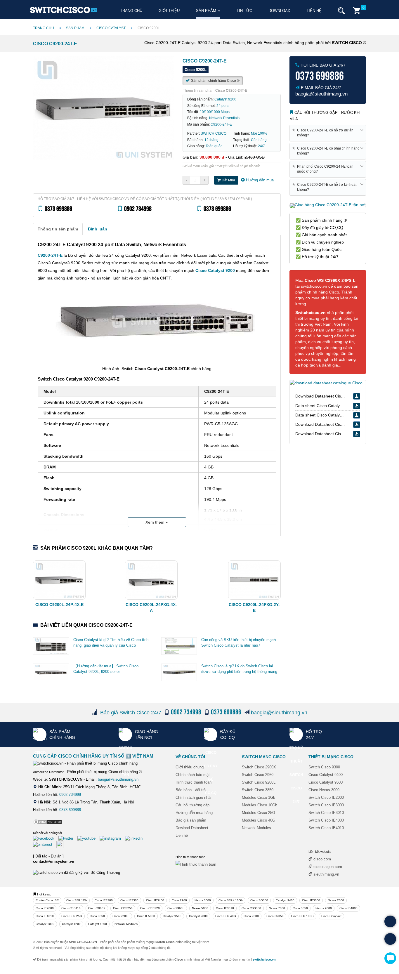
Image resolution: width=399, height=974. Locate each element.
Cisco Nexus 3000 (323, 790)
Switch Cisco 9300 (324, 767)
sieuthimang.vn (325, 874)
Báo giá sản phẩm (191, 820)
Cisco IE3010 (225, 908)
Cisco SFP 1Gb (76, 900)
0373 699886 (70, 810)
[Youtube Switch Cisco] (87, 838)
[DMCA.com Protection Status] (47, 822)
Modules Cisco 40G (258, 820)
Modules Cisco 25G (258, 812)
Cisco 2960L (175, 908)
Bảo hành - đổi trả (191, 790)
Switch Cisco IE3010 (326, 812)
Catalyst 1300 (97, 924)
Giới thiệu (169, 10)
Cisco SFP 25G (71, 916)
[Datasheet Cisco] (326, 382)
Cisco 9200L (120, 916)
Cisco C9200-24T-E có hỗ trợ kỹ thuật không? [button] (325, 187)
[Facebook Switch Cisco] (45, 838)
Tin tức (244, 10)
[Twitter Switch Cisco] (67, 838)
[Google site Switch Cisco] (61, 844)
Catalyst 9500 (172, 916)
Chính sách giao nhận (194, 797)
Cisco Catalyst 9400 (325, 774)
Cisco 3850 (97, 916)
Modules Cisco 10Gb (259, 805)
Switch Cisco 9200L (258, 782)
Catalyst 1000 (45, 924)
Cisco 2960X (96, 908)
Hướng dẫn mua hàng (194, 812)
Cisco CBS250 (123, 908)
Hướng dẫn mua (259, 180)
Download (279, 10)
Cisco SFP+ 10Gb (230, 900)
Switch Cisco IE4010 (326, 828)
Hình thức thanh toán (193, 782)
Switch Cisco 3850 (257, 790)
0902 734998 (70, 794)
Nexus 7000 (277, 908)
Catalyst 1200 (71, 924)
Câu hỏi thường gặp (192, 805)
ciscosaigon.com (327, 866)
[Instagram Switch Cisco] (112, 838)
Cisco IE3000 (311, 900)
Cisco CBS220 (150, 908)
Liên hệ (314, 10)
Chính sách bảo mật (193, 774)
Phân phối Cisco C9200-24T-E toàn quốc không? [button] (323, 168)
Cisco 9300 (251, 916)
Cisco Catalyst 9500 (325, 782)
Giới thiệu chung (190, 767)
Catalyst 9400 (285, 900)
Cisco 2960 (179, 900)
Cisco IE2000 (45, 908)
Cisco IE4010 (45, 916)
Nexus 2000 (336, 900)
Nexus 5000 (200, 908)
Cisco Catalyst (111, 28)
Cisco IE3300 (129, 900)
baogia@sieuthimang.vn (279, 713)
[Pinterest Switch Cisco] (44, 844)
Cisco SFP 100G (302, 916)
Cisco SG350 (259, 900)
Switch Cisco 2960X (259, 767)
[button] (341, 11)
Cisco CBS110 (71, 908)
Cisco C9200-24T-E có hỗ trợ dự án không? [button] (323, 132)
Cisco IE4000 (348, 908)
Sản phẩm (206, 10)
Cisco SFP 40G (225, 916)
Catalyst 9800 (198, 916)
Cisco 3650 (300, 908)
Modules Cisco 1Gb (258, 797)
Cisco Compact (331, 916)
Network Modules (256, 828)
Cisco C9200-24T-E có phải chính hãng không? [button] (327, 150)
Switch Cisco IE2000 (326, 797)
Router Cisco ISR (47, 900)
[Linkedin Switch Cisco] (135, 838)
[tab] (58, 229)
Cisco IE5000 (146, 916)
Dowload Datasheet (192, 828)
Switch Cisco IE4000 (326, 820)
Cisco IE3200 (104, 900)
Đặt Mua (228, 180)
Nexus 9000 (323, 908)
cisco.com (321, 859)
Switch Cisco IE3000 (326, 805)
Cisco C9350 (275, 916)
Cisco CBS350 (251, 908)
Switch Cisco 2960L (258, 774)
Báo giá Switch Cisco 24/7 (130, 713)
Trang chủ (131, 10)
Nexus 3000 (203, 900)
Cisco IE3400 (155, 900)
